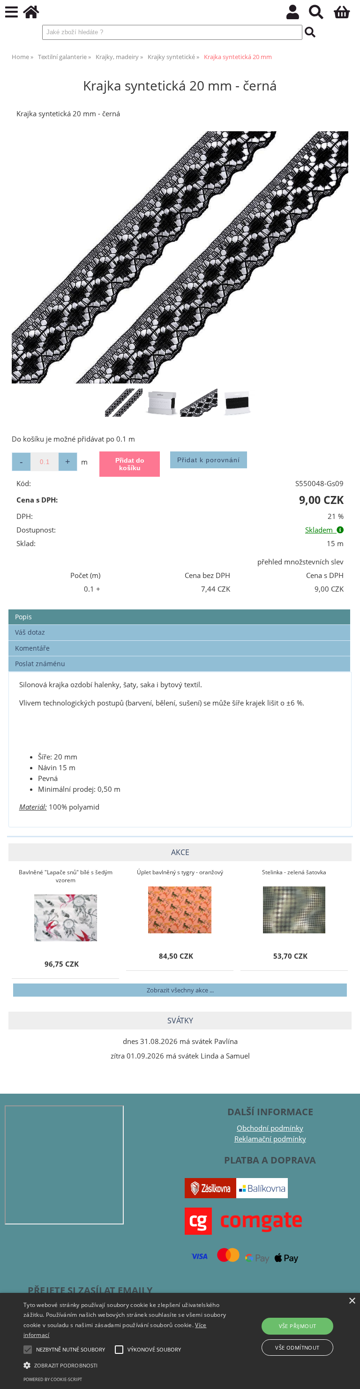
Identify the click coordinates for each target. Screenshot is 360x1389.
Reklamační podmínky (270, 1139)
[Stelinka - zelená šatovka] (294, 909)
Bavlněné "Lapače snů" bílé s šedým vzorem (65, 876)
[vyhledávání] (321, 15)
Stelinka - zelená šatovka (294, 872)
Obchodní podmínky (270, 1128)
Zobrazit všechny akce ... (180, 990)
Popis (23, 616)
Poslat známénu (40, 663)
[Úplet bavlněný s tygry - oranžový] (180, 909)
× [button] (351, 1301)
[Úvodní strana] (36, 15)
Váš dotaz (30, 632)
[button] (125, 1364)
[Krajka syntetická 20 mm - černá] (180, 257)
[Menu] (11, 12)
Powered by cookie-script (52, 1379)
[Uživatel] (297, 15)
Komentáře (32, 648)
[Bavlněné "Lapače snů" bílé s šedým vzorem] (65, 917)
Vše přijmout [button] (297, 1325)
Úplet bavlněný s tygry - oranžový (180, 872)
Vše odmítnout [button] (297, 1347)
